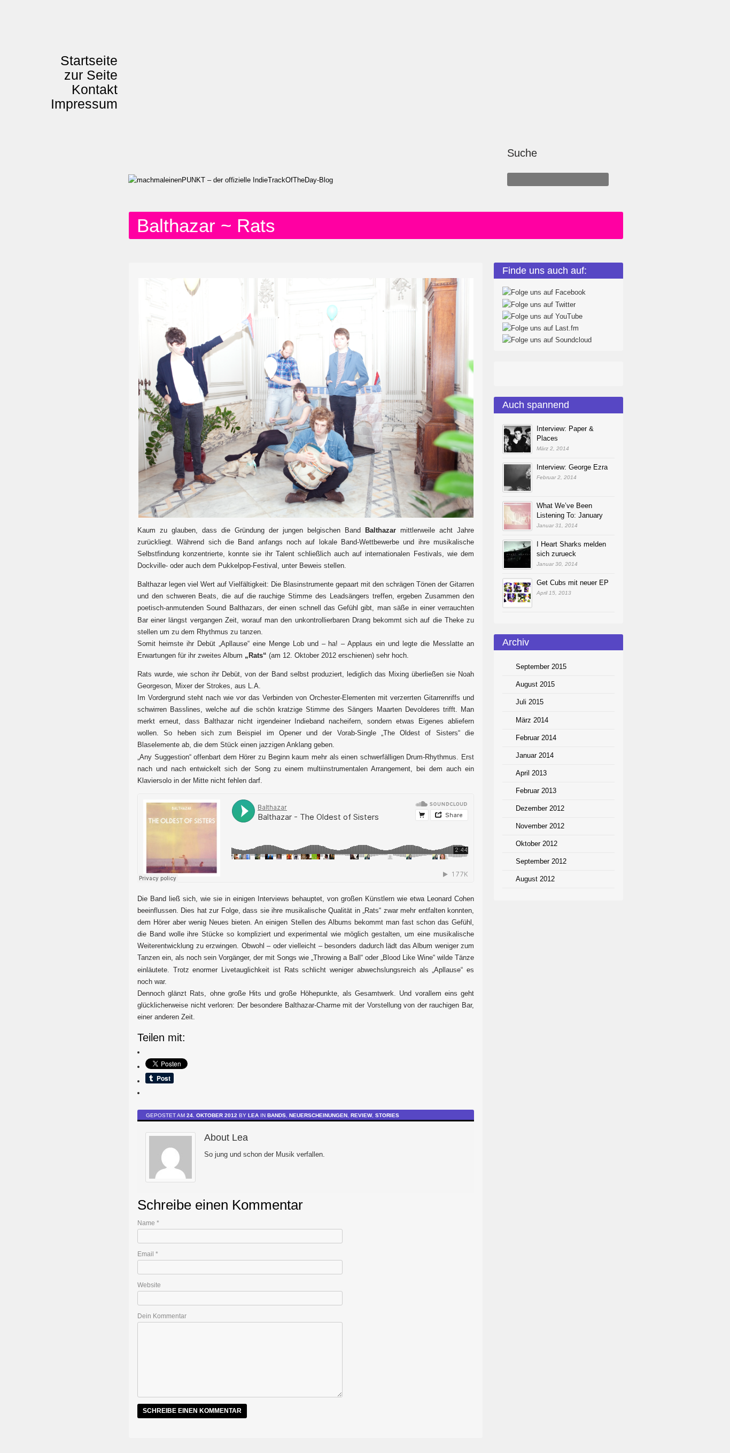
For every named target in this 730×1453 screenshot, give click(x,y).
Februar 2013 (536, 791)
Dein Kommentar (162, 1316)
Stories (387, 1115)
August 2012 (535, 879)
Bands (276, 1115)
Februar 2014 (536, 738)
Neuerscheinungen (318, 1115)
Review (361, 1115)
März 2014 (532, 720)
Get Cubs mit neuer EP (573, 583)
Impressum (84, 103)
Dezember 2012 (540, 808)
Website (149, 1285)
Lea (253, 1115)
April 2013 (531, 773)
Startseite (89, 60)
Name (148, 1223)
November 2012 (540, 826)
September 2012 (541, 861)
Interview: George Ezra (572, 467)
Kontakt (95, 89)
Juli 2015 (529, 702)
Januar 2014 (535, 755)
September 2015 (541, 667)
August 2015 (535, 684)
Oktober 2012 (536, 844)
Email (147, 1254)
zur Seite (91, 74)
